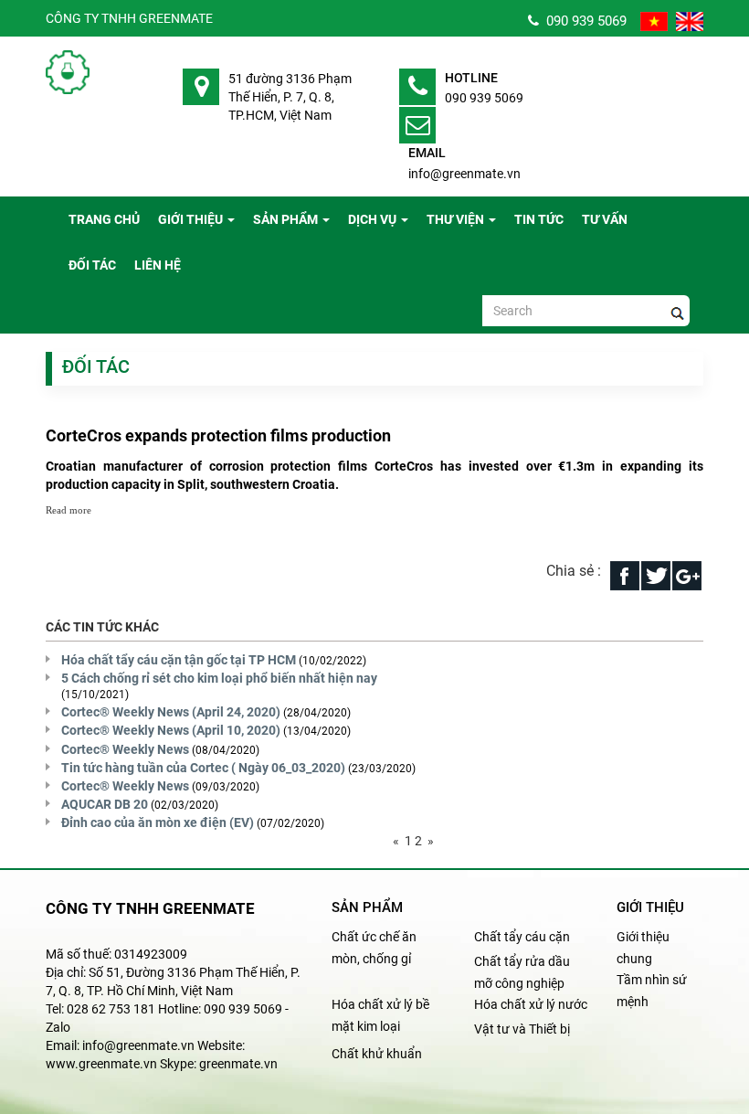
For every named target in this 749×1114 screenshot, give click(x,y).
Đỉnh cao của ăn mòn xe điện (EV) (157, 822)
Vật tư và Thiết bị (522, 1029)
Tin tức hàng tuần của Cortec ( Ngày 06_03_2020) (203, 767)
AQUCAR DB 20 (104, 804)
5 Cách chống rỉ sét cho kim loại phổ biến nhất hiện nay (219, 678)
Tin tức (539, 219)
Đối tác (92, 265)
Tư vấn (605, 219)
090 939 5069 (583, 21)
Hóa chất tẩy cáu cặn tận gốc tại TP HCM (178, 659)
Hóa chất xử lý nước (530, 1004)
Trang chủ (104, 219)
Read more (68, 509)
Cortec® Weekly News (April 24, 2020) (170, 712)
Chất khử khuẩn (377, 1053)
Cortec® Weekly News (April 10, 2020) (170, 730)
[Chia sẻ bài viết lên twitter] (655, 574)
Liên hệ (157, 265)
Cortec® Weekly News (125, 749)
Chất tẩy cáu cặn (522, 936)
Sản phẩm (285, 219)
